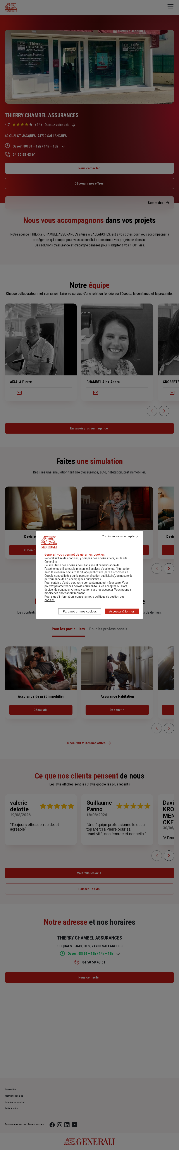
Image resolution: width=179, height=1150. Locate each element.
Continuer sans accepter (119, 536)
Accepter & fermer (121, 611)
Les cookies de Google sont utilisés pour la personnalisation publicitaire (86, 573)
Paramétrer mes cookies (80, 611)
